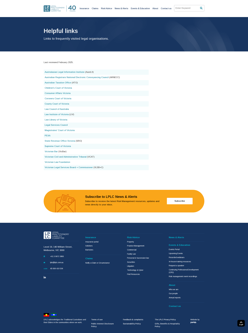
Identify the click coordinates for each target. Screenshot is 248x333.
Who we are (173, 289)
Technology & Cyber (135, 270)
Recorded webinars (176, 257)
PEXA (47, 135)
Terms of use (97, 320)
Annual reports (175, 298)
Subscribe (184, 201)
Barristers (89, 250)
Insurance (90, 237)
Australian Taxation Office (58, 82)
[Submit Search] (201, 8)
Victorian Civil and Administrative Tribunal (66, 157)
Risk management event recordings (183, 276)
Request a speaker (176, 266)
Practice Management (135, 246)
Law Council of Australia (57, 109)
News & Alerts (121, 8)
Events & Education (179, 245)
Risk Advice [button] (106, 8)
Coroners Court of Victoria (58, 98)
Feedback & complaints (133, 320)
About (172, 285)
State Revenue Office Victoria (60, 141)
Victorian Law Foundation (57, 162)
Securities (131, 262)
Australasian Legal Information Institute (64, 72)
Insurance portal (91, 242)
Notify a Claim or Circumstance (97, 263)
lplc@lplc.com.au (56, 262)
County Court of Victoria (57, 104)
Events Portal (174, 249)
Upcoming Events (176, 253)
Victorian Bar (51, 151)
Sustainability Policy (132, 324)
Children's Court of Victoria (58, 88)
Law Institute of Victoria (57, 114)
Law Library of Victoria (56, 119)
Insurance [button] (84, 8)
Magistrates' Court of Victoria (60, 130)
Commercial (131, 250)
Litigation (130, 266)
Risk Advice (133, 237)
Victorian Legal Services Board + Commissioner (69, 167)
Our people (173, 293)
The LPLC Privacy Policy (165, 320)
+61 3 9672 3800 (57, 256)
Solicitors (89, 246)
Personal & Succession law (138, 258)
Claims (89, 258)
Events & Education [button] (140, 8)
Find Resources (133, 274)
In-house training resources (180, 262)
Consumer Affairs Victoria (58, 93)
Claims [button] (95, 8)
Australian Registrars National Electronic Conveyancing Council (77, 77)
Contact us (166, 8)
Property (130, 242)
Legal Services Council (56, 125)
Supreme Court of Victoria (58, 146)
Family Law (131, 254)
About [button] (155, 8)
